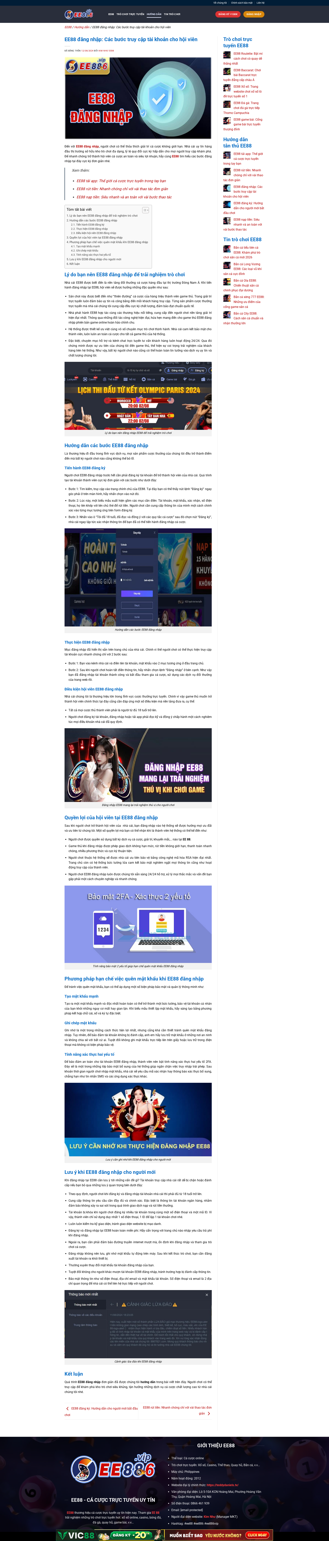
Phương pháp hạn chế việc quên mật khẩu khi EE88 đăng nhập (108, 242)
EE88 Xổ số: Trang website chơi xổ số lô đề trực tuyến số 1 (242, 91)
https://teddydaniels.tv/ (223, 1485)
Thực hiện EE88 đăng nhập (92, 228)
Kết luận (74, 264)
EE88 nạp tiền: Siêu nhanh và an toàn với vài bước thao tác (124, 197)
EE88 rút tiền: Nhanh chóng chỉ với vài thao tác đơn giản (122, 189)
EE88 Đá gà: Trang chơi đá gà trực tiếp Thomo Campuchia (241, 108)
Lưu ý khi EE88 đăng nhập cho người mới (95, 259)
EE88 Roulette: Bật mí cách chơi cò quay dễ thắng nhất (243, 58)
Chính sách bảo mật (241, 2)
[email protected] (191, 1510)
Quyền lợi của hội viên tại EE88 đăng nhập (95, 237)
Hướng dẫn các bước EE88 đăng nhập (93, 220)
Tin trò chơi (172, 14)
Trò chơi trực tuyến (130, 14)
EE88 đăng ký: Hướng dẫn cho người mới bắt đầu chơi (243, 208)
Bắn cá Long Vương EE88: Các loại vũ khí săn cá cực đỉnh (242, 269)
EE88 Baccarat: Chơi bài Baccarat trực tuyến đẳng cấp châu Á (242, 75)
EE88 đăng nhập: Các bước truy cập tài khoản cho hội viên (243, 191)
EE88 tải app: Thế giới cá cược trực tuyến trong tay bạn (121, 181)
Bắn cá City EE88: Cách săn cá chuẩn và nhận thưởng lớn (243, 318)
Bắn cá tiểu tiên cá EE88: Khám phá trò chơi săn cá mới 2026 (241, 252)
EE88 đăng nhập (87, 146)
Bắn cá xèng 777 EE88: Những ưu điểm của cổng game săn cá (243, 301)
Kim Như (210, 1517)
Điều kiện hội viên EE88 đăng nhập (96, 233)
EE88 (111, 14)
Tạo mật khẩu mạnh (88, 246)
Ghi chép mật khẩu (87, 250)
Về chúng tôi (220, 2)
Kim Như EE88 (106, 51)
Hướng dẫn (154, 14)
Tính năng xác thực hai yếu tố (93, 254)
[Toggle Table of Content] (143, 210)
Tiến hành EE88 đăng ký (90, 224)
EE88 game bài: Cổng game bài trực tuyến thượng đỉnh (242, 124)
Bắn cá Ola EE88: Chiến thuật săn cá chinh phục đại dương (241, 285)
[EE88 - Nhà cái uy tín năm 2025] (84, 14)
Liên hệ (260, 2)
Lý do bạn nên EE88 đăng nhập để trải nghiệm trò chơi (103, 215)
